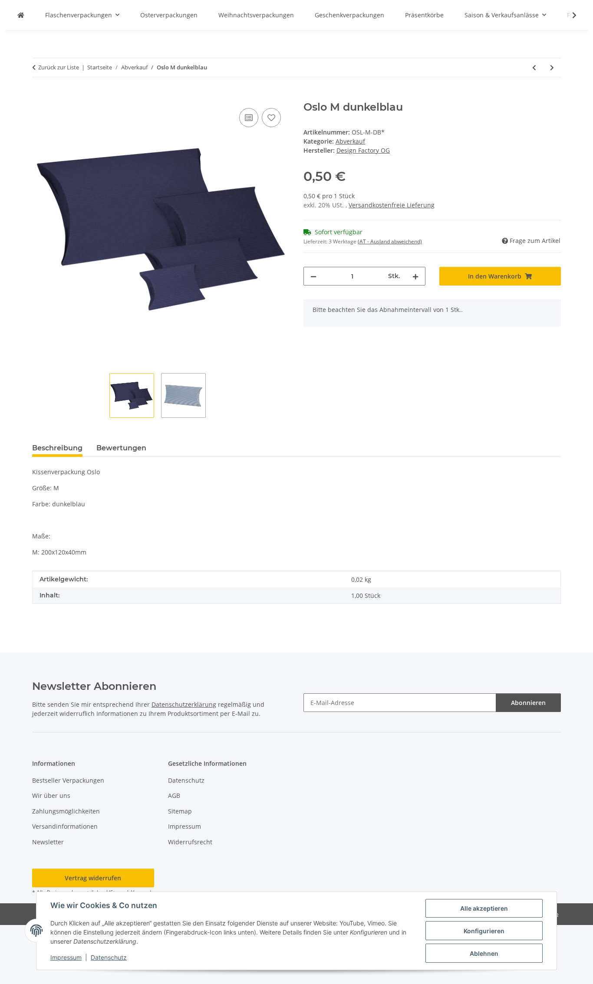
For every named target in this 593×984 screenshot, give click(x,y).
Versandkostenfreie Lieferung (392, 205)
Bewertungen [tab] (121, 448)
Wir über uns (51, 795)
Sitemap (180, 811)
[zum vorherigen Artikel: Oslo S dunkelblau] (534, 67)
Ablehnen (484, 953)
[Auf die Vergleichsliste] (248, 117)
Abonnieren (528, 703)
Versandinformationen (65, 826)
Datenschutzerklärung (184, 704)
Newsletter (48, 842)
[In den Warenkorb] (39, 96)
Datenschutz (109, 957)
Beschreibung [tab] (57, 448)
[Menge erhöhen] (415, 276)
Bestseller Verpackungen (68, 780)
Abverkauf (350, 141)
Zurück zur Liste (58, 67)
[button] (568, 15)
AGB (174, 795)
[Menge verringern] (313, 276)
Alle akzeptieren (484, 908)
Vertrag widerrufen (93, 878)
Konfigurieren (484, 931)
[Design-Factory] (21, 15)
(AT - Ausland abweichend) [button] (390, 241)
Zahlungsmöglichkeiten (66, 811)
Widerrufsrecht (190, 842)
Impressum (66, 957)
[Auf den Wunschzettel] (271, 117)
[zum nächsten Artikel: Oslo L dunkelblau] (552, 67)
